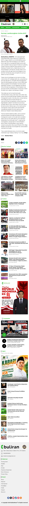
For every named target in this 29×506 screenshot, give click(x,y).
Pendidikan (3, 485)
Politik (2, 487)
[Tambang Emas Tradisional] (4, 260)
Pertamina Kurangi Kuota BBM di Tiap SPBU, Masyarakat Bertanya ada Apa (18, 243)
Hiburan (3, 490)
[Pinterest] (13, 498)
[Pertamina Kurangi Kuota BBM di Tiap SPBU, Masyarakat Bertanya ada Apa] (4, 244)
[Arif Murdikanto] (3, 385)
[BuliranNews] (8, 24)
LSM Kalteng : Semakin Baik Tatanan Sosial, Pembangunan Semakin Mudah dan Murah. (7, 178)
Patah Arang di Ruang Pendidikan (16, 391)
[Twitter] (21, 143)
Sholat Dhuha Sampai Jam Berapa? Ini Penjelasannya (17, 429)
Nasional (3, 481)
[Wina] (3, 404)
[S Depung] (3, 398)
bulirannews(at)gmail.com (9, 456)
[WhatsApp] (27, 143)
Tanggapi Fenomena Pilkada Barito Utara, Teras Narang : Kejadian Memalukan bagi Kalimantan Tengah (21, 178)
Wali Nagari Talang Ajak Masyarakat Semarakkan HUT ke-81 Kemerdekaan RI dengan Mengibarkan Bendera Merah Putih (18, 252)
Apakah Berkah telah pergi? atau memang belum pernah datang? (16, 410)
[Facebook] (19, 143)
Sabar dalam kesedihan (14, 417)
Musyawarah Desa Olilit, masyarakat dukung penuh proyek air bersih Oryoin (18, 275)
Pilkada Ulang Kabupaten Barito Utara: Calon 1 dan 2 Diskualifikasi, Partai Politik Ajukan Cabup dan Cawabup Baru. (7, 194)
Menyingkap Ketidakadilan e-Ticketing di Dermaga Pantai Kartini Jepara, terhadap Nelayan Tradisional (17, 423)
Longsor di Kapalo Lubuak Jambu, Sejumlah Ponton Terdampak (17, 203)
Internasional (4, 483)
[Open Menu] (25, 24)
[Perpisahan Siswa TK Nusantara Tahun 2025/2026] (4, 268)
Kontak (2, 468)
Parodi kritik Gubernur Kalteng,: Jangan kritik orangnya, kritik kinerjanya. (21, 194)
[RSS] (21, 498)
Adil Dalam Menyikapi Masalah (15, 397)
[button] (22, 24)
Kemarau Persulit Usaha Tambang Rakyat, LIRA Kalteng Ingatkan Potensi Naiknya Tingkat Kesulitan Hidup (18, 260)
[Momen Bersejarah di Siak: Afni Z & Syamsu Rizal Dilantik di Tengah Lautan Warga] (21, 154)
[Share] (27, 36)
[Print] (16, 143)
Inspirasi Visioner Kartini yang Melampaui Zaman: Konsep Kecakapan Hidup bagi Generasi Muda (17, 404)
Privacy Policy (4, 474)
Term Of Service (5, 472)
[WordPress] (16, 498)
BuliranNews (14, 502)
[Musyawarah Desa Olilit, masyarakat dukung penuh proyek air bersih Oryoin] (4, 276)
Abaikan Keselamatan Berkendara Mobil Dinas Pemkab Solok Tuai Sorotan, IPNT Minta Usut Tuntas (17, 211)
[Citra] (3, 392)
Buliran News (4, 35)
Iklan (2, 465)
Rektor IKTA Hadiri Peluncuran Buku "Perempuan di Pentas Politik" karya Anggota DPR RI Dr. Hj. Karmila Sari (7, 162)
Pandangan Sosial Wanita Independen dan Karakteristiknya (17, 385)
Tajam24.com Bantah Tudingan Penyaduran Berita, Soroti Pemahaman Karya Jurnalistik (17, 219)
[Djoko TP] (3, 424)
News (2, 479)
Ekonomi (3, 492)
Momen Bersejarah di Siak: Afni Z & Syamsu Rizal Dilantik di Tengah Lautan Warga (21, 162)
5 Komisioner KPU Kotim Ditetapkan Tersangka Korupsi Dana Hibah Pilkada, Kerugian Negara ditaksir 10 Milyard (18, 236)
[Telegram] (24, 143)
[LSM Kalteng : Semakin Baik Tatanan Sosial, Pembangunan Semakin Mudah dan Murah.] (7, 170)
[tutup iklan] (20, 1)
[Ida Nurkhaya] (3, 430)
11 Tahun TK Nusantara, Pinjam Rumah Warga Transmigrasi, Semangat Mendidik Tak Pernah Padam (17, 268)
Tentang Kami (4, 461)
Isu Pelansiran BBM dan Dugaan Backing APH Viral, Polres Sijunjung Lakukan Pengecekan (18, 227)
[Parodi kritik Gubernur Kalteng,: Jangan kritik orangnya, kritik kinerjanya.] (21, 186)
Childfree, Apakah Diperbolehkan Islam (18, 436)
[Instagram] (18, 498)
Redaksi (3, 463)
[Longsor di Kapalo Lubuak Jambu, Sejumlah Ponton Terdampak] (4, 204)
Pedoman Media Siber (6, 470)
